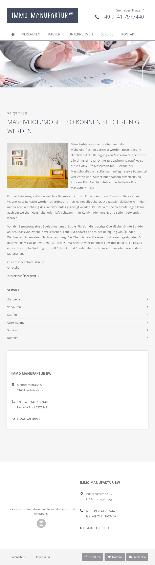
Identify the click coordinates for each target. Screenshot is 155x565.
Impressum (43, 557)
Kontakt (128, 34)
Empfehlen (139, 557)
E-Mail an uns (27, 419)
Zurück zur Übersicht (21, 276)
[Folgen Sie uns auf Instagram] (41, 523)
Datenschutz (18, 557)
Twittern (116, 557)
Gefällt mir (94, 557)
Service (107, 34)
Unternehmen (81, 34)
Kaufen (54, 34)
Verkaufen (31, 34)
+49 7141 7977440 (122, 16)
